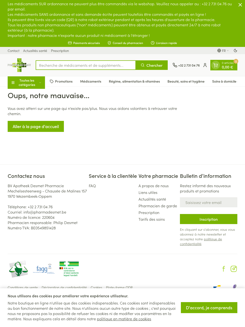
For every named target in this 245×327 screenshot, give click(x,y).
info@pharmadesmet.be (44, 211)
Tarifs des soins (152, 219)
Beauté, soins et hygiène (186, 81)
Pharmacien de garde (158, 205)
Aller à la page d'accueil (36, 126)
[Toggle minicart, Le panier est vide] (215, 65)
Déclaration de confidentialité (64, 287)
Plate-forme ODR (119, 287)
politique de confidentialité (201, 241)
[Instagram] (233, 268)
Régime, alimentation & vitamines (134, 81)
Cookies (96, 287)
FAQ (92, 185)
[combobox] (86, 65)
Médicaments (90, 81)
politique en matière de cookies (124, 318)
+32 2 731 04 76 (40, 206)
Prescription (60, 50)
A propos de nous (154, 185)
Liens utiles (148, 192)
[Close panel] (240, 5)
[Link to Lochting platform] (234, 287)
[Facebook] (223, 268)
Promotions (63, 81)
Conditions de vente (23, 287)
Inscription (209, 219)
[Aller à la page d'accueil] (19, 65)
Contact (13, 50)
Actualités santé (35, 50)
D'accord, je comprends (209, 307)
